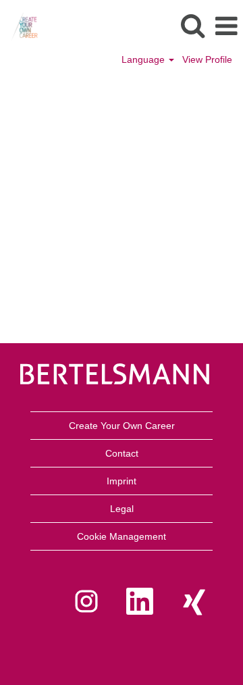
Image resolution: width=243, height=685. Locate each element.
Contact (121, 453)
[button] (226, 26)
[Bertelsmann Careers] (19, 26)
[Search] (192, 25)
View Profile (207, 59)
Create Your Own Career (122, 425)
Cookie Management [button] (121, 536)
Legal (122, 508)
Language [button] (144, 59)
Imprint (121, 481)
